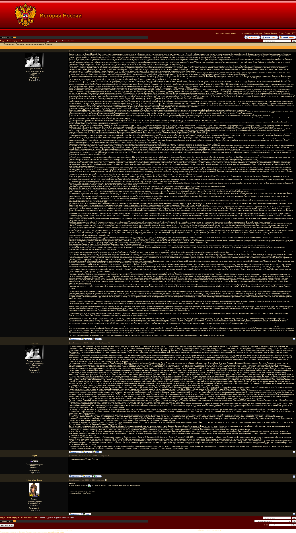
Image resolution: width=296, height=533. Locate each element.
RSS (293, 33)
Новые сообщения (245, 33)
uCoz (222, 530)
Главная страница (223, 33)
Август (34, 456)
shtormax (34, 51)
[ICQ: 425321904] (97, 338)
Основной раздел (13, 41)
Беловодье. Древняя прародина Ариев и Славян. (56, 41)
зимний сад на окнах (56, 532)
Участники (258, 33)
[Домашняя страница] (87, 338)
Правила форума (270, 33)
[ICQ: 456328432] (86, 513)
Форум (233, 33)
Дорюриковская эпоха (29, 41)
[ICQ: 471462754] (97, 476)
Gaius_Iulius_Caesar (34, 480)
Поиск (281, 33)
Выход (287, 33)
